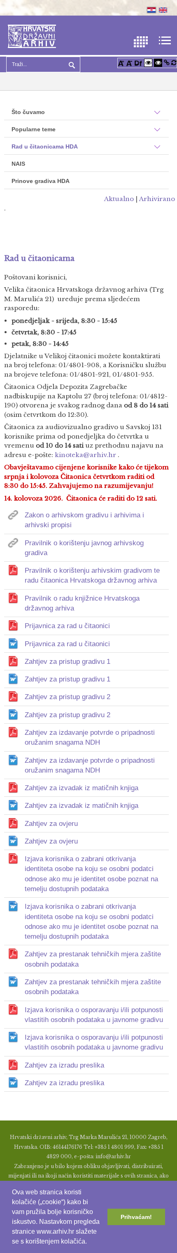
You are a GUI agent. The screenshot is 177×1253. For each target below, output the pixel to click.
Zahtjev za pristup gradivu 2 (67, 697)
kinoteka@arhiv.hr (85, 455)
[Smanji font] (129, 62)
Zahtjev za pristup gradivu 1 (67, 661)
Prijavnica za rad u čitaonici (67, 626)
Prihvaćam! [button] (136, 1217)
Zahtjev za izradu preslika (64, 1065)
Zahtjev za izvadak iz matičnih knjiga (81, 788)
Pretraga (71, 64)
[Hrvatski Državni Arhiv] (32, 35)
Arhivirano (157, 199)
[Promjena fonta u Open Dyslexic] (138, 62)
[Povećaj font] (121, 62)
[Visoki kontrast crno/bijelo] (158, 62)
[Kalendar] (141, 41)
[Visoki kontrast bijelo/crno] (148, 62)
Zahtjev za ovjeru (51, 824)
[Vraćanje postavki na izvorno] (174, 62)
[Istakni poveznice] (167, 62)
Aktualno (119, 199)
